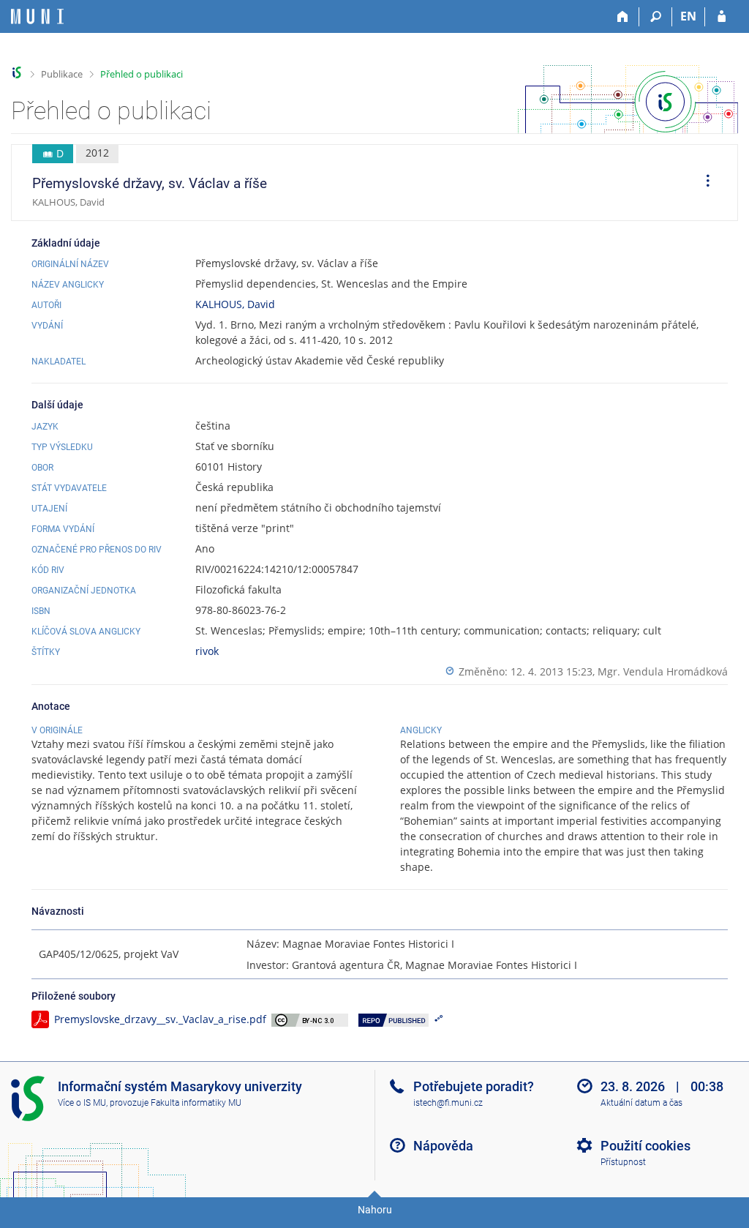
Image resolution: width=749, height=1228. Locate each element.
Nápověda (443, 1145)
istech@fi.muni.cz (448, 1103)
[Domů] (622, 16)
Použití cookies (645, 1145)
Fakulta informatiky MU (196, 1103)
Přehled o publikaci (141, 74)
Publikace (62, 74)
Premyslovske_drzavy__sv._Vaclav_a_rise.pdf (160, 1019)
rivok (207, 651)
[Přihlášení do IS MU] (721, 16)
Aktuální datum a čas (641, 1103)
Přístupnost (623, 1162)
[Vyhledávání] (655, 16)
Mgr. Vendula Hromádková (663, 671)
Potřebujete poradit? (473, 1086)
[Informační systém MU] (17, 73)
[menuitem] (703, 183)
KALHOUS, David (235, 304)
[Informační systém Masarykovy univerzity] (37, 16)
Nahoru (375, 1210)
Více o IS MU (82, 1103)
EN (688, 16)
